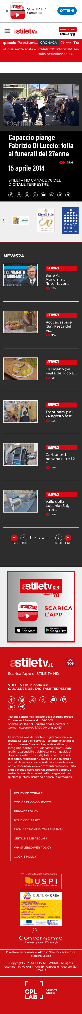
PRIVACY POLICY (26, 811)
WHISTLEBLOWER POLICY (32, 847)
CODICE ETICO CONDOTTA (33, 802)
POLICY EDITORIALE (28, 793)
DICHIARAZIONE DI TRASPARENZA (38, 829)
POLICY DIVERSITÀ (27, 820)
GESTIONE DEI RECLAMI (31, 838)
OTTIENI (67, 10)
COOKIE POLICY (25, 856)
